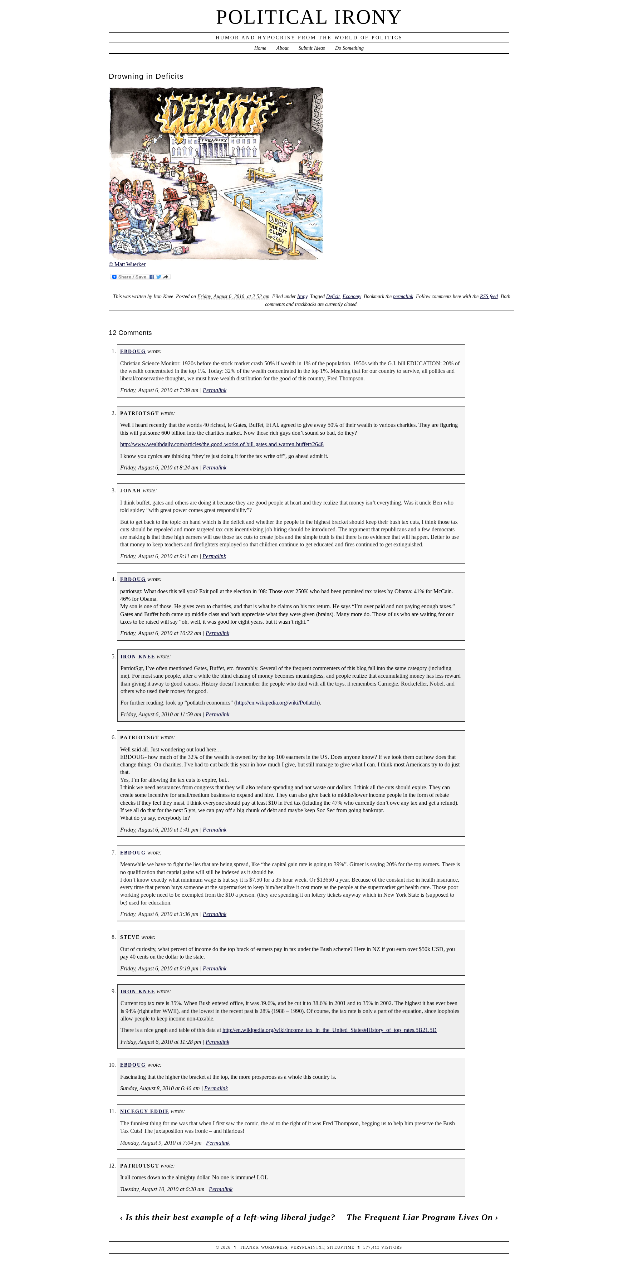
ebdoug (133, 351)
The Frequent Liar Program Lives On (420, 1217)
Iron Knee (138, 656)
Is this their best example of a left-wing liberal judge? (230, 1217)
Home (260, 48)
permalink (403, 296)
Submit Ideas (312, 48)
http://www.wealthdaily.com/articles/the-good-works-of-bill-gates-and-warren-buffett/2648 (222, 444)
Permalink (214, 390)
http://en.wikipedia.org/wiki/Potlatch (277, 703)
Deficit (333, 296)
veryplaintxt (307, 1247)
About (282, 48)
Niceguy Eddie (144, 1111)
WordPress (274, 1247)
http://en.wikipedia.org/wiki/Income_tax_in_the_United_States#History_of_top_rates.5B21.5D (329, 1030)
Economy (352, 296)
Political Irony (309, 17)
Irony (302, 296)
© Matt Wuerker (127, 264)
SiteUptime (340, 1247)
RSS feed (489, 296)
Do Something (349, 48)
